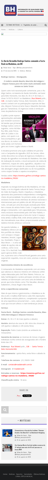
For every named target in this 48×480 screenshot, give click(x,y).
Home (3, 29)
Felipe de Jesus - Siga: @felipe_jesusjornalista (23, 436)
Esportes (19, 474)
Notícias (28, 71)
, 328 (27, 346)
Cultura (22, 71)
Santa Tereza (37, 346)
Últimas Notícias (39, 474)
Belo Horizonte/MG (9, 349)
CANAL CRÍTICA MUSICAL (24, 476)
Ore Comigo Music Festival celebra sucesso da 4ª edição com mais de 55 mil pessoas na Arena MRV (30, 447)
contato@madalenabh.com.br (20, 364)
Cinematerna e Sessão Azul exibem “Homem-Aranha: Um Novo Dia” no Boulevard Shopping (30, 431)
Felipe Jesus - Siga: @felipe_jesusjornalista (17, 68)
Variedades (28, 474)
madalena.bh (19, 369)
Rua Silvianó (36, 98)
